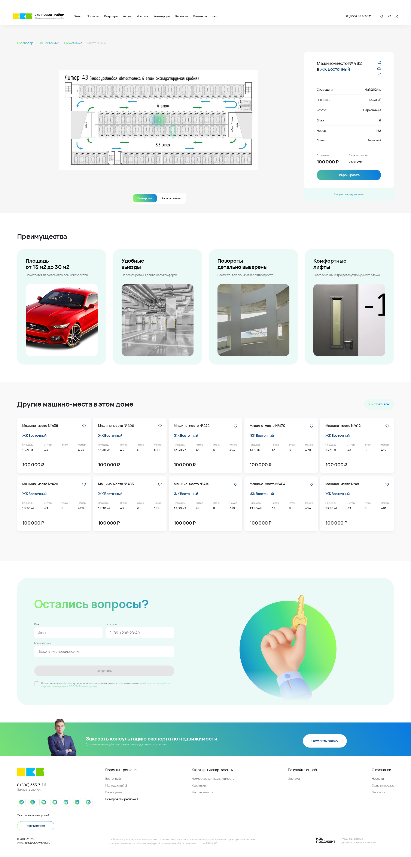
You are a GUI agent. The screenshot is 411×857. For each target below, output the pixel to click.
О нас (78, 16)
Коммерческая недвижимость (213, 778)
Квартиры (111, 16)
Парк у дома (113, 792)
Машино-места (202, 792)
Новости (378, 778)
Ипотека (142, 16)
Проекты (93, 16)
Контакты (200, 16)
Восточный (113, 778)
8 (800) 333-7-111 (359, 16)
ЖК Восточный (49, 43)
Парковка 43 (73, 43)
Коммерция (161, 16)
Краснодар (25, 43)
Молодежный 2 (116, 785)
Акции (127, 16)
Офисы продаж (383, 785)
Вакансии (181, 16)
